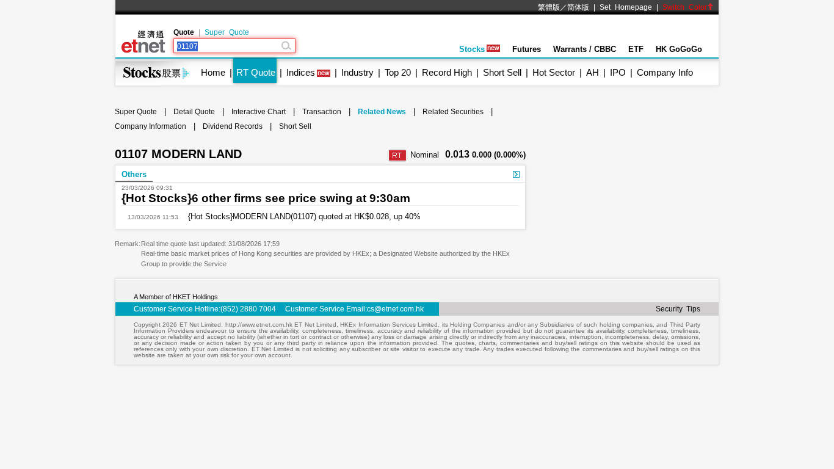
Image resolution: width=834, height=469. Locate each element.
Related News (382, 111)
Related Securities (453, 111)
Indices (300, 72)
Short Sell (502, 72)
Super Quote (227, 32)
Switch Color (684, 7)
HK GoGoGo (679, 49)
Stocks (472, 49)
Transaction (321, 111)
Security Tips (678, 309)
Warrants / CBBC (584, 49)
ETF (636, 49)
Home (213, 72)
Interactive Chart (258, 111)
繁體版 (549, 7)
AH (592, 72)
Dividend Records (233, 126)
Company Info (665, 72)
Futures (526, 49)
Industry (357, 72)
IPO (618, 72)
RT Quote (255, 72)
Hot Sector (553, 72)
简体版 (578, 7)
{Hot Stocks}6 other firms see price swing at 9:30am (265, 198)
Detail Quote (194, 111)
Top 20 (398, 72)
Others (134, 174)
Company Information (150, 126)
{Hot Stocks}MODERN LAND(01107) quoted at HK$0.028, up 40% (299, 216)
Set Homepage (626, 7)
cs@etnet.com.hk (395, 309)
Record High (447, 72)
